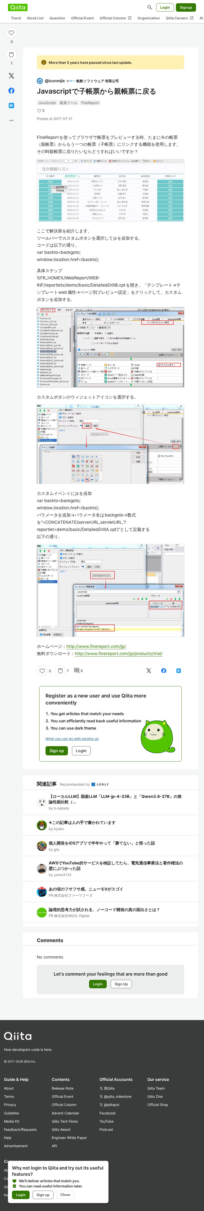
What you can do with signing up (72, 738)
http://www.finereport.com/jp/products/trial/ (118, 653)
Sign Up (121, 984)
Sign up (43, 1195)
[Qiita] (18, 7)
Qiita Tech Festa (65, 1121)
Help (7, 1138)
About (9, 1088)
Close (65, 1195)
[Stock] (11, 54)
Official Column (116, 18)
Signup (186, 7)
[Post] (11, 75)
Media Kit (11, 1121)
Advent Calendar (65, 1113)
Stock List (35, 18)
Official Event (82, 18)
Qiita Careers (180, 18)
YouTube (106, 1121)
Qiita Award (61, 1129)
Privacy (10, 1104)
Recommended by (75, 784)
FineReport (90, 103)
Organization (149, 18)
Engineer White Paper (69, 1138)
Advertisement (16, 1146)
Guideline (11, 1113)
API (54, 1146)
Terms (9, 1096)
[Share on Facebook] (11, 90)
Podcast (106, 1129)
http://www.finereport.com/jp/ (96, 646)
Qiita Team (156, 1088)
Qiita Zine (155, 1096)
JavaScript (47, 103)
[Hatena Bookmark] (11, 105)
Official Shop (157, 1104)
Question (57, 18)
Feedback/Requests (20, 1129)
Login (165, 7)
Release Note (62, 1088)
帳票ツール (68, 103)
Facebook (108, 1113)
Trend (16, 18)
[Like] (11, 32)
